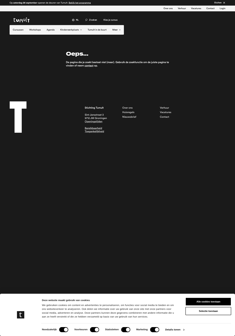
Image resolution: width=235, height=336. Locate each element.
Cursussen (18, 30)
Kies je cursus (110, 20)
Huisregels (128, 112)
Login (222, 8)
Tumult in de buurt (97, 30)
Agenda (51, 30)
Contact (210, 8)
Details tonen (172, 329)
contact (89, 66)
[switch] (94, 329)
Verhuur (182, 8)
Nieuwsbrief (129, 117)
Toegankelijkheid (94, 131)
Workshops (35, 30)
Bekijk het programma (80, 2)
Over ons (168, 8)
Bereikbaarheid (93, 128)
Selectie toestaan (208, 311)
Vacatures (196, 8)
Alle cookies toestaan (208, 301)
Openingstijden (93, 121)
